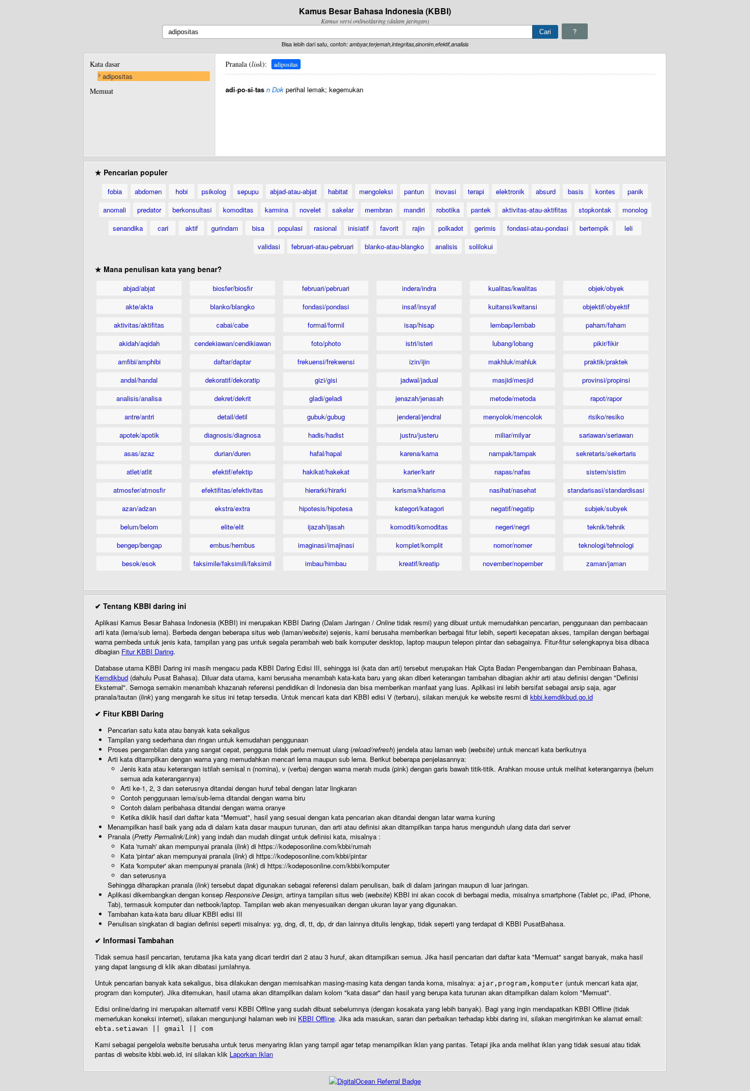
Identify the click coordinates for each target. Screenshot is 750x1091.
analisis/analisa (139, 398)
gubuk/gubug (326, 416)
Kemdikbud (111, 677)
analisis (446, 246)
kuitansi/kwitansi (512, 306)
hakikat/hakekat (326, 471)
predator (149, 210)
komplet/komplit (419, 545)
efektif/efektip (232, 471)
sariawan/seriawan (606, 435)
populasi (290, 228)
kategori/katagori (419, 508)
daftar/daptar (232, 361)
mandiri (414, 210)
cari (163, 228)
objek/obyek (606, 288)
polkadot (450, 228)
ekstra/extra (232, 508)
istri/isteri (419, 343)
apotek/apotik (139, 435)
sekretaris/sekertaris (606, 453)
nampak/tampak (512, 453)
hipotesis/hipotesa (326, 508)
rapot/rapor (606, 398)
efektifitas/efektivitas (232, 490)
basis (576, 191)
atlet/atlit (139, 471)
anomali (114, 210)
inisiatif (358, 228)
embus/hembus (232, 545)
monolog (634, 210)
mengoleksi (376, 191)
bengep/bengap (139, 545)
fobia (115, 191)
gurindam (224, 228)
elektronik (510, 191)
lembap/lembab (512, 325)
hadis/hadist (326, 435)
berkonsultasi (192, 210)
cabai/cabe (232, 325)
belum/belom (139, 526)
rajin (418, 228)
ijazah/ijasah (326, 526)
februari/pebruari (325, 288)
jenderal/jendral (419, 416)
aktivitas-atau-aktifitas (534, 210)
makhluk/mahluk (512, 361)
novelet (310, 210)
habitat (338, 191)
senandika (128, 228)
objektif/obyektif (606, 306)
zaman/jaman (606, 563)
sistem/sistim (606, 471)
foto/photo (326, 343)
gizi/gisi (326, 380)
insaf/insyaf (419, 306)
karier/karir (419, 471)
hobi (182, 191)
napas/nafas (512, 471)
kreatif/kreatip (419, 563)
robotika (448, 210)
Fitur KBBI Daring (147, 651)
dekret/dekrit (232, 398)
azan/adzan (139, 508)
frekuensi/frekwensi (326, 361)
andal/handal (139, 380)
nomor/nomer (512, 545)
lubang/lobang (512, 343)
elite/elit (232, 526)
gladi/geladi (325, 398)
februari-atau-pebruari (322, 246)
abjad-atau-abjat (293, 191)
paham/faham (606, 325)
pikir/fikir (605, 343)
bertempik (594, 228)
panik (635, 191)
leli (628, 228)
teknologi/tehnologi (606, 545)
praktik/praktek (606, 361)
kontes (605, 191)
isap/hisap (419, 325)
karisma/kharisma (419, 490)
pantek (481, 210)
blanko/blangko (232, 306)
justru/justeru (419, 435)
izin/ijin (419, 361)
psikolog (214, 191)
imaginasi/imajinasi (326, 545)
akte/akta (139, 306)
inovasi (445, 191)
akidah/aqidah (139, 343)
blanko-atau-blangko (394, 246)
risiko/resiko (606, 416)
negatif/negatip (512, 508)
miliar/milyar (513, 435)
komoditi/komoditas (419, 526)
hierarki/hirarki (325, 490)
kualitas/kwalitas (512, 288)
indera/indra (419, 288)
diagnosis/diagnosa (232, 435)
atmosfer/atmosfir (139, 490)
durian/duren (232, 453)
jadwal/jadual (419, 380)
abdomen (148, 191)
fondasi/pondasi (326, 306)
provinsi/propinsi (606, 380)
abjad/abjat (139, 288)
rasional (325, 228)
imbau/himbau (325, 563)
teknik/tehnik (606, 526)
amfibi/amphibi (139, 361)
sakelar (343, 210)
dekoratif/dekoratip (232, 380)
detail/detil (232, 416)
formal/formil (326, 325)
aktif (191, 228)
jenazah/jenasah (419, 398)
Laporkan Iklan (251, 1054)
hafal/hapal (326, 453)
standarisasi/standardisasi (605, 490)
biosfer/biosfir (233, 288)
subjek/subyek (606, 508)
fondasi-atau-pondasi (537, 228)
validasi (269, 246)
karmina (276, 210)
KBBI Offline (316, 1018)
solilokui (481, 246)
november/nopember (513, 563)
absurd (546, 191)
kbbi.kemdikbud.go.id (561, 697)
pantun (414, 191)
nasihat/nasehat (512, 490)
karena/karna (419, 453)
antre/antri (139, 416)
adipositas (118, 76)
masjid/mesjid (512, 380)
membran (378, 210)
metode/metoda (513, 398)
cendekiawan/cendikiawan (232, 343)
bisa (258, 228)
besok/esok (139, 563)
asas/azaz (139, 453)
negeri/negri (512, 526)
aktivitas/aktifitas (139, 325)
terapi (476, 191)
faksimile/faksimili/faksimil (232, 563)
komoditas (238, 210)
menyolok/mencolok (512, 416)
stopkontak (595, 210)
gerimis (485, 228)
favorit (389, 228)
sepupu (248, 191)
